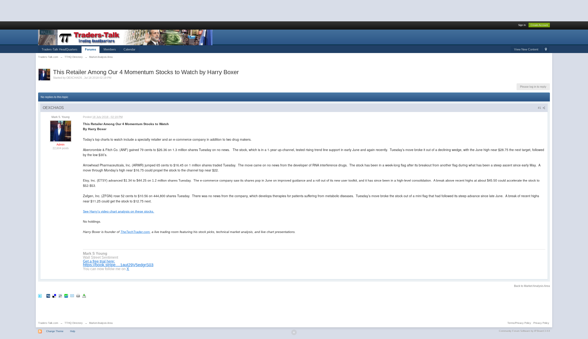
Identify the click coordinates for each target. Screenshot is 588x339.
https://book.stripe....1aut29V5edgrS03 (118, 265)
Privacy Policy (541, 323)
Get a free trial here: (99, 261)
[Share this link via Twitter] (40, 295)
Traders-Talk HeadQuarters (59, 49)
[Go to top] (294, 332)
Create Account (539, 25)
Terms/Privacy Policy (519, 323)
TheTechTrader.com (135, 232)
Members (110, 49)
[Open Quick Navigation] (546, 49)
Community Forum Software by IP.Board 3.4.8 (524, 331)
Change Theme (54, 331)
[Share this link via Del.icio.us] (54, 295)
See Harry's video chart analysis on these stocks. (118, 211)
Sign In (522, 25)
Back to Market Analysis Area (532, 286)
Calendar (129, 49)
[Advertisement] (83, 10)
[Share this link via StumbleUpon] (66, 295)
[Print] (78, 295)
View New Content (526, 49)
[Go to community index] (125, 37)
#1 (540, 107)
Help (72, 331)
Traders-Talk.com (48, 323)
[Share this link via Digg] (48, 295)
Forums (90, 49)
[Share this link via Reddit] (60, 295)
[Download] (84, 295)
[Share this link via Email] (72, 295)
